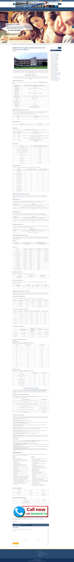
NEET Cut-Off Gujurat (54, 71)
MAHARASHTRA (16, 521)
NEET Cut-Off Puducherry (54, 69)
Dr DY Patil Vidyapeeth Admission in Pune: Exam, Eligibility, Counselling (21, 525)
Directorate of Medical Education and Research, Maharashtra (36, 389)
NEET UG (33, 205)
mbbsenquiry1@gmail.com (24, 0)
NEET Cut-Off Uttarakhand (55, 64)
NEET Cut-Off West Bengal (55, 67)
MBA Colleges (47, 8)
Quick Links (58, 0)
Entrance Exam (54, 8)
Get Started (40, 555)
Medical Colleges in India (23, 10)
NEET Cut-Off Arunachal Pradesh (55, 72)
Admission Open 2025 (36, 0)
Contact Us (15, 10)
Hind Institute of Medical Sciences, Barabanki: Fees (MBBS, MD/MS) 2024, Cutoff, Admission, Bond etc (40, 525)
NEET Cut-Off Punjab (54, 65)
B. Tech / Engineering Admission (16, 24)
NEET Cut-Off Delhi (54, 75)
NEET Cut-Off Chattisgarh (54, 70)
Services (24, 8)
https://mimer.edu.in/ (35, 105)
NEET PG (33, 218)
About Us (19, 8)
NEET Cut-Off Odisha (54, 68)
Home (15, 8)
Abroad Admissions (31, 8)
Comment (14, 530)
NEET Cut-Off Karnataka (54, 53)
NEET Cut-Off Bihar (54, 66)
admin (16, 51)
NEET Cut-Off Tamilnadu (54, 57)
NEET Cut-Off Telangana (54, 59)
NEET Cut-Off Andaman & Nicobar (56, 73)
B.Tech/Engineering (39, 8)
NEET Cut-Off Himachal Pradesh (55, 74)
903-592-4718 (16, 0)
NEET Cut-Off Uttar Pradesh (55, 55)
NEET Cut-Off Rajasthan (54, 56)
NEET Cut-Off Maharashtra (55, 54)
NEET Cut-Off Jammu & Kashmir (55, 79)
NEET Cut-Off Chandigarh (54, 80)
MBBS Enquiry (21, 3)
